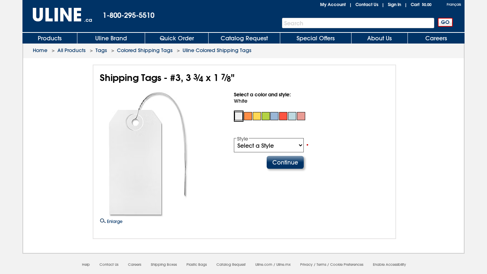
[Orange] (248, 116)
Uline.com (263, 264)
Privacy (306, 264)
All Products (71, 50)
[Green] (265, 116)
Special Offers (316, 38)
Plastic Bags (196, 264)
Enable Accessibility (389, 264)
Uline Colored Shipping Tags (217, 50)
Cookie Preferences (346, 264)
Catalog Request (244, 38)
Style (242, 139)
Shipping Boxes (164, 264)
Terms (321, 264)
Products (50, 38)
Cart (421, 4)
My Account (333, 4)
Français (454, 4)
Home (40, 50)
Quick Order (177, 38)
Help (86, 264)
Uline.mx (283, 264)
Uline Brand (111, 38)
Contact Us (366, 4)
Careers (436, 38)
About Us (379, 38)
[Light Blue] (292, 116)
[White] (239, 116)
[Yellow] (256, 116)
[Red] (283, 116)
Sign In (394, 4)
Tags (101, 50)
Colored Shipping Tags (145, 50)
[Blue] (274, 116)
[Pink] (301, 116)
